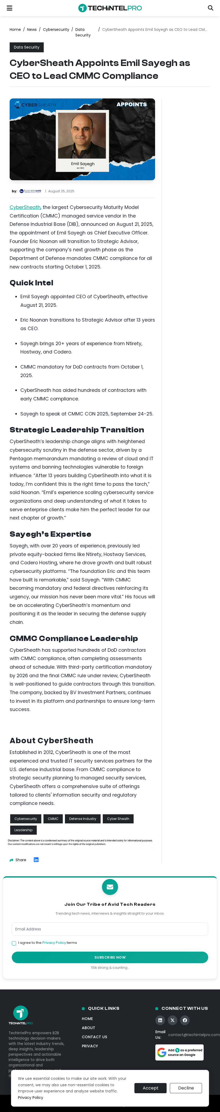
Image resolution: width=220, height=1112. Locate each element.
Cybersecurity (56, 29)
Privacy (90, 1046)
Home (15, 29)
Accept (151, 1088)
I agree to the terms (47, 942)
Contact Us (94, 1037)
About (88, 1027)
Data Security (83, 32)
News (32, 29)
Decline (186, 1088)
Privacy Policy (54, 942)
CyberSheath (25, 207)
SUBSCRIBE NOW (110, 957)
